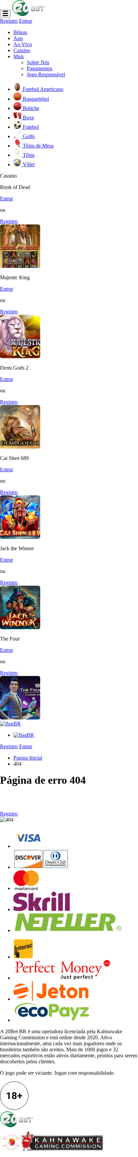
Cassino (21, 50)
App (18, 38)
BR (17, 724)
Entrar (25, 21)
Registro (9, 21)
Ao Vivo (22, 44)
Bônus (20, 32)
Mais (18, 56)
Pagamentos (39, 68)
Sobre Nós (38, 62)
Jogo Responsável (46, 74)
